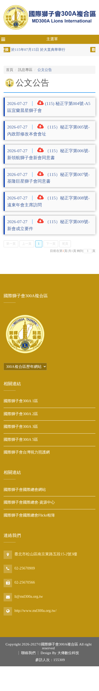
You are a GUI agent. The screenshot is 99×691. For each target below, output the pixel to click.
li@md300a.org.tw (28, 596)
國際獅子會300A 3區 (21, 426)
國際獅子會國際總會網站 (25, 490)
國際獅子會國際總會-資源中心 (29, 502)
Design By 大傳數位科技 (60, 653)
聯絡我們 (28, 653)
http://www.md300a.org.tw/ (35, 611)
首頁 (9, 70)
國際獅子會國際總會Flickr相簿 (29, 515)
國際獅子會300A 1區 (21, 401)
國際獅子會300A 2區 (21, 414)
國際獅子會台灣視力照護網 (27, 452)
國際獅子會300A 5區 (21, 439)
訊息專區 (25, 70)
